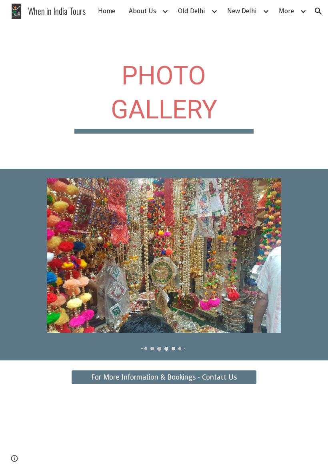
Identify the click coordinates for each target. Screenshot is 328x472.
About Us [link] (142, 11)
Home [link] (106, 11)
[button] (318, 11)
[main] (164, 95)
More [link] (286, 11)
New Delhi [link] (242, 11)
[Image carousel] (164, 264)
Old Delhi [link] (191, 11)
